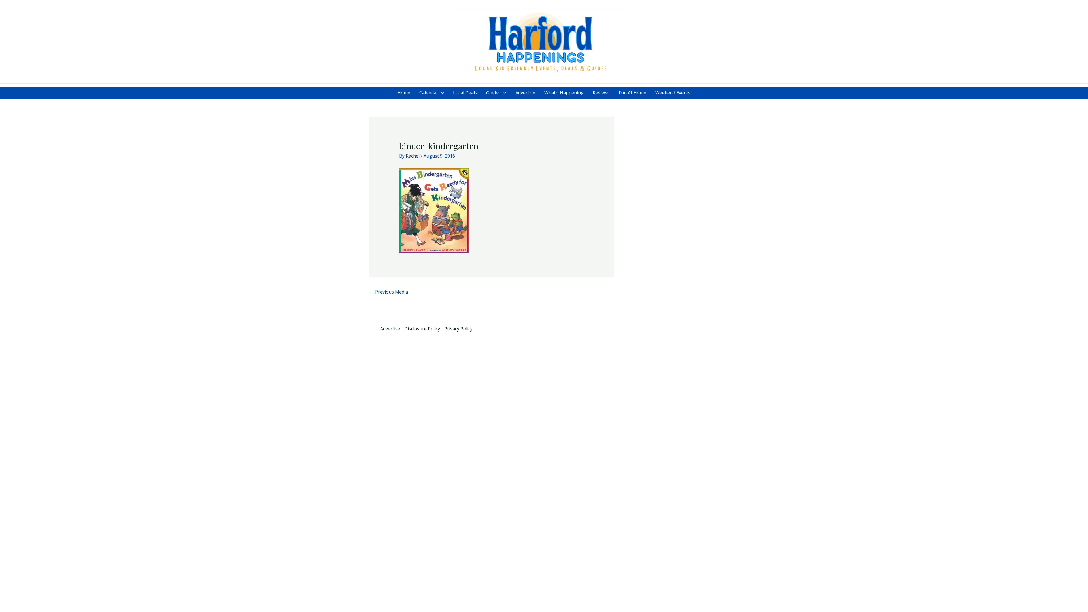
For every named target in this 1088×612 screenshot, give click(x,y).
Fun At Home (632, 93)
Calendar (428, 93)
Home (404, 93)
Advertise (525, 93)
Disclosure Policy (422, 329)
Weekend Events (672, 93)
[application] (441, 93)
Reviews (601, 93)
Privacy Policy (458, 329)
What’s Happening (564, 93)
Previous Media (388, 292)
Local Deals (465, 93)
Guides (493, 93)
